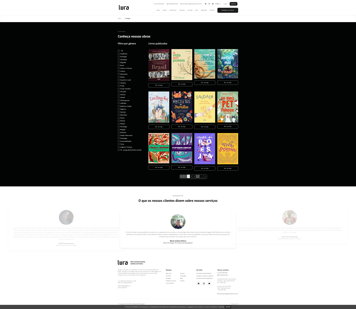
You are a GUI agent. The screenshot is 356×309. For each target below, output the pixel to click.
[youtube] (212, 4)
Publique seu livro (228, 10)
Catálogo (182, 10)
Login (225, 4)
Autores (190, 10)
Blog (196, 10)
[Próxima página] (201, 176)
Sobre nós (204, 10)
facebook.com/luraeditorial (203, 273)
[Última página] (205, 176)
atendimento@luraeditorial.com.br (192, 4)
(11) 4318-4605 (159, 4)
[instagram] (209, 4)
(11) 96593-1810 (173, 4)
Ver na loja (159, 85)
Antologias (172, 10)
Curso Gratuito (170, 283)
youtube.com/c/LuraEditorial (204, 278)
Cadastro (233, 4)
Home (158, 10)
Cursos (164, 10)
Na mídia (168, 276)
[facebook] (205, 4)
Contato (212, 10)
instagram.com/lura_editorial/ (204, 276)
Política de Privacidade (138, 304)
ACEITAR (227, 307)
